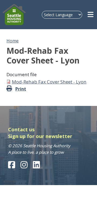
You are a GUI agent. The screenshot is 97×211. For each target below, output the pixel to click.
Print (20, 89)
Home (12, 41)
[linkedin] (36, 165)
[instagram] (23, 165)
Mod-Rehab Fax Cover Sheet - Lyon (49, 82)
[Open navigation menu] (91, 14)
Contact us (21, 129)
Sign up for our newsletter (40, 136)
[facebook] (11, 165)
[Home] (14, 14)
